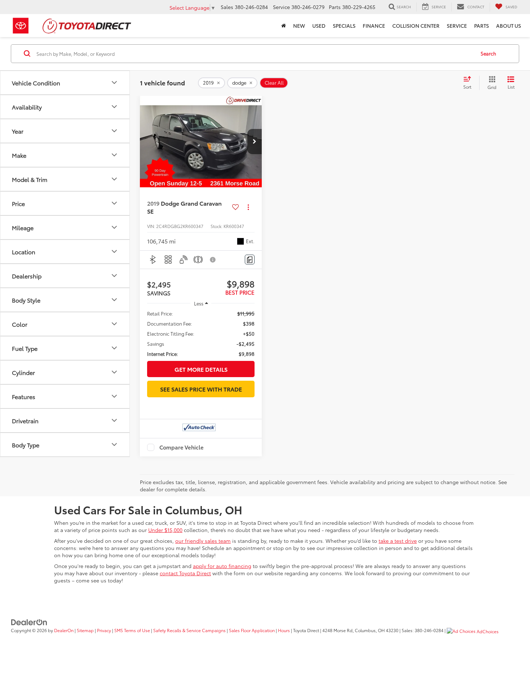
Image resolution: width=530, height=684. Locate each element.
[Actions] (248, 207)
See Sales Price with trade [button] (201, 389)
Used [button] (319, 25)
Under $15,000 (165, 529)
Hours (284, 630)
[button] (254, 141)
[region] (201, 333)
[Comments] (250, 259)
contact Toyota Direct (185, 573)
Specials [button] (344, 25)
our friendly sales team (203, 540)
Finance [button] (374, 25)
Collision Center (416, 25)
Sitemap (85, 630)
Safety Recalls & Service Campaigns (189, 630)
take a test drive (398, 540)
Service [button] (457, 25)
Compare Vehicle (181, 447)
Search (488, 53)
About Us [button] (508, 25)
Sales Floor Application (252, 630)
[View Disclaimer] (213, 259)
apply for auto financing (222, 565)
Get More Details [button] (201, 369)
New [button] (299, 25)
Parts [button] (481, 25)
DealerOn (64, 630)
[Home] (284, 25)
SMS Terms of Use (132, 630)
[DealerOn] (29, 621)
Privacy (104, 630)
